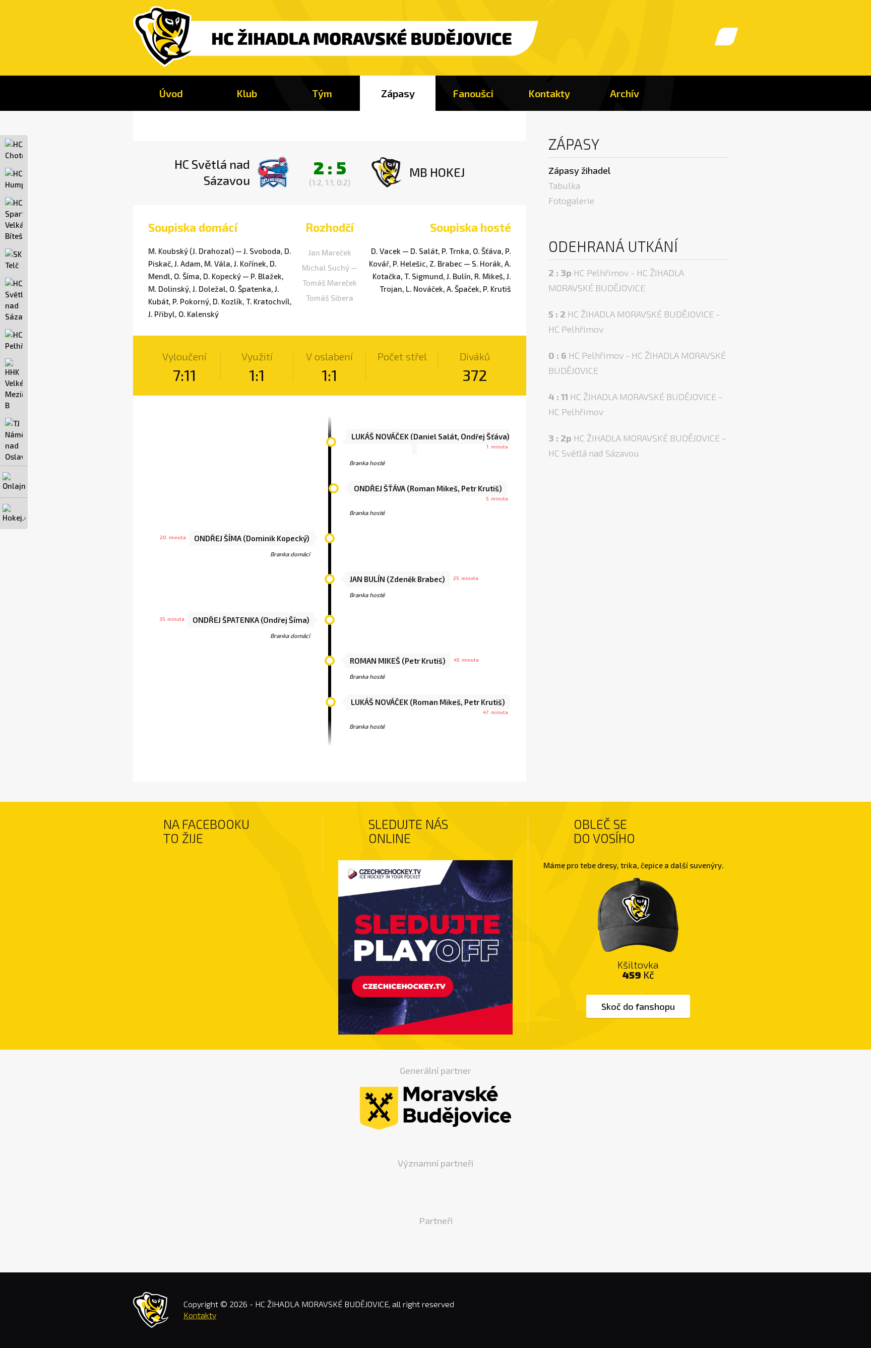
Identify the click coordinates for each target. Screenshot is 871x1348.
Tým (322, 93)
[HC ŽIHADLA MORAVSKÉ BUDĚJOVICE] (336, 37)
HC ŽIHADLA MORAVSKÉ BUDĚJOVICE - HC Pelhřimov (634, 321)
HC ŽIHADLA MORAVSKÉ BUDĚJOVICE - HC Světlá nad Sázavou (637, 445)
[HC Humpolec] (14, 179)
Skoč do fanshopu (638, 1006)
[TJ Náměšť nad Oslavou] (14, 440)
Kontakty (549, 93)
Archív (624, 93)
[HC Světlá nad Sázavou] (14, 300)
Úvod (171, 93)
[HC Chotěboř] (14, 149)
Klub (246, 93)
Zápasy (398, 93)
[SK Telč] (14, 259)
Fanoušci (473, 93)
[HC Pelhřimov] (14, 340)
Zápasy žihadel (579, 170)
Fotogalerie (571, 200)
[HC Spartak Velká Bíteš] (14, 219)
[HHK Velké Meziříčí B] (14, 384)
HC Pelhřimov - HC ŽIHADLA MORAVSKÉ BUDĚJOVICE (616, 280)
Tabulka (564, 185)
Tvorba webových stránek (707, 1312)
